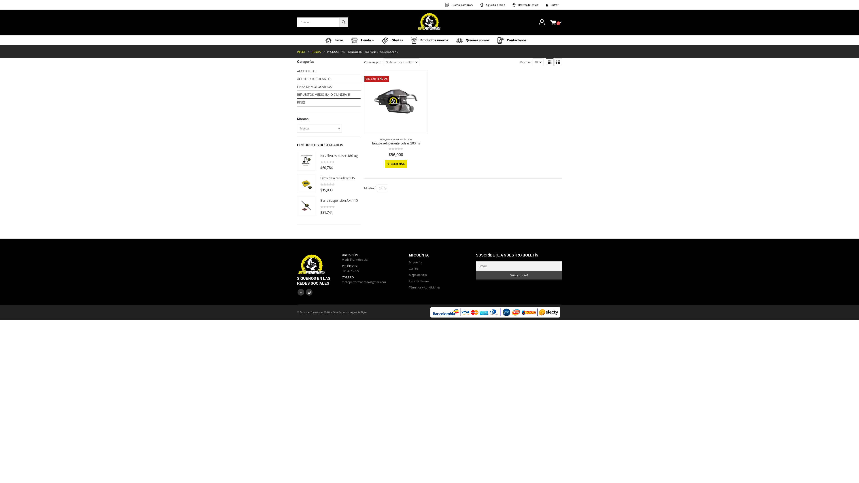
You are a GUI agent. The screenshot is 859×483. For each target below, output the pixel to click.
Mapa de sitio (418, 275)
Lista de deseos (419, 281)
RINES (301, 102)
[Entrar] (541, 22)
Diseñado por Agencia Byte (350, 312)
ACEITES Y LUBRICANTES (314, 79)
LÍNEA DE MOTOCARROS (314, 87)
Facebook (301, 292)
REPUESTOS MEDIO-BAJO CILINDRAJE (323, 94)
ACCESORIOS (306, 71)
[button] (549, 62)
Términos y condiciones (424, 287)
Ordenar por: (372, 62)
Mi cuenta (415, 262)
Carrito (413, 269)
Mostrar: (525, 62)
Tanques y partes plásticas (396, 139)
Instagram (309, 292)
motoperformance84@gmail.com (364, 282)
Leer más (398, 163)
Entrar (555, 4)
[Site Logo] (429, 22)
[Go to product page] (306, 161)
